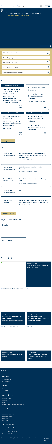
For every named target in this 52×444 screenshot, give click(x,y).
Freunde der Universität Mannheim (10, 431)
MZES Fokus (5, 420)
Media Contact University (8, 414)
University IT (5, 400)
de (47, 5)
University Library (6, 398)
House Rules (20, 438)
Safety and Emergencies (29, 438)
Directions (4, 389)
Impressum (7, 438)
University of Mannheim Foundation (11, 429)
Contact (3, 438)
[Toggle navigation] (49, 6)
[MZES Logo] (20, 6)
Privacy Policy (13, 438)
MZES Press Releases (7, 416)
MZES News (5, 418)
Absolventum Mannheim (8, 434)
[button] (26, 53)
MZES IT (4, 402)
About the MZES (44, 46)
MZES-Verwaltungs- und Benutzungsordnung (13, 404)
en (45, 5)
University (3, 439)
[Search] (41, 6)
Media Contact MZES (7, 412)
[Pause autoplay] (2, 10)
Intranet (37, 438)
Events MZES (5, 391)
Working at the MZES (7, 379)
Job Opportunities (6, 381)
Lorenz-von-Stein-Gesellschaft (9, 427)
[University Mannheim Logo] (7, 6)
